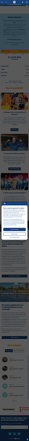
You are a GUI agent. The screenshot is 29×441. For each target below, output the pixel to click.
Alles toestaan (14, 229)
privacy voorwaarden (8, 216)
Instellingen (14, 234)
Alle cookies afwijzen (14, 237)
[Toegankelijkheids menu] (27, 439)
